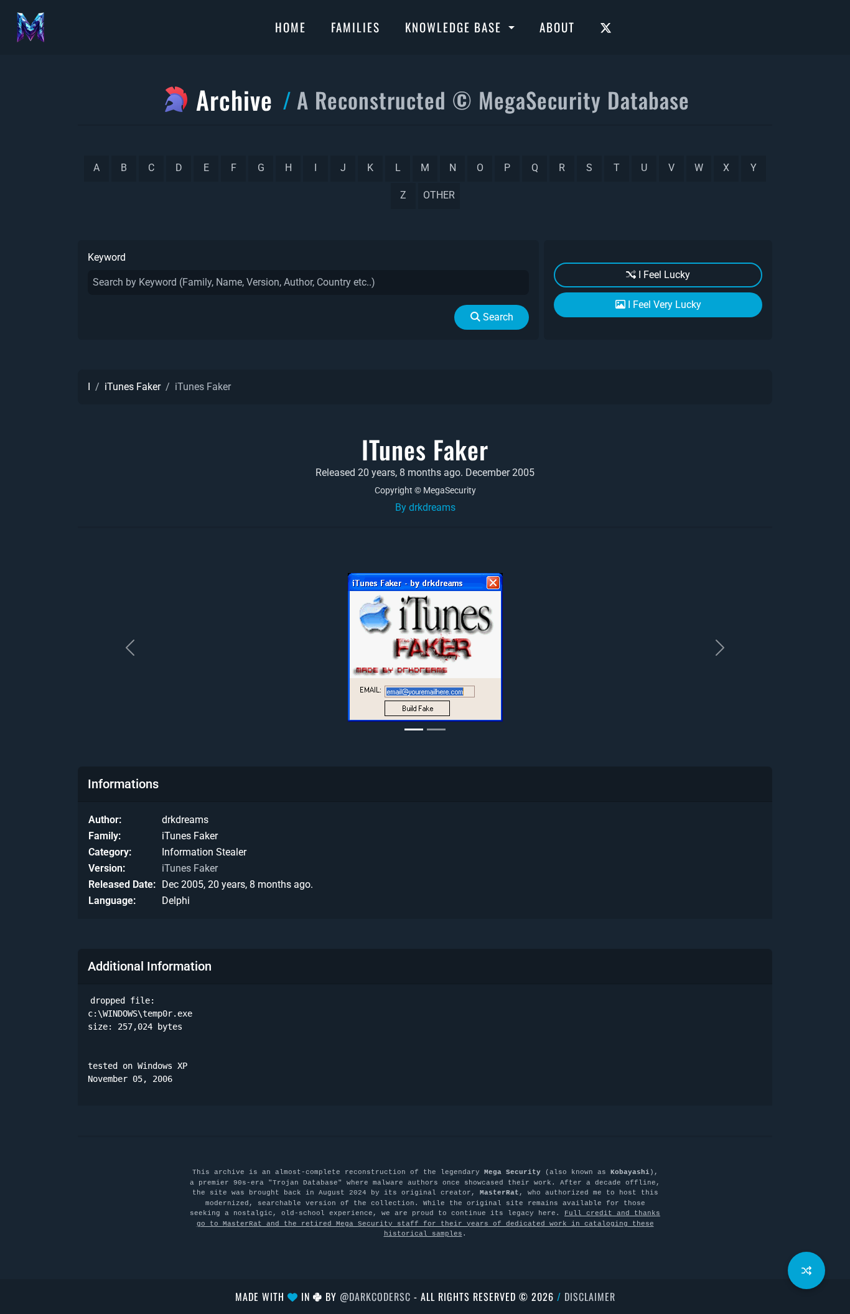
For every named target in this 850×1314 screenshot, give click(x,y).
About (557, 26)
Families (355, 26)
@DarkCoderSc (375, 1296)
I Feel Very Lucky (663, 304)
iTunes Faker (133, 387)
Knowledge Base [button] (455, 26)
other (439, 195)
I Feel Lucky (663, 275)
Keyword (107, 257)
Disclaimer (589, 1296)
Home (290, 26)
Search (496, 317)
